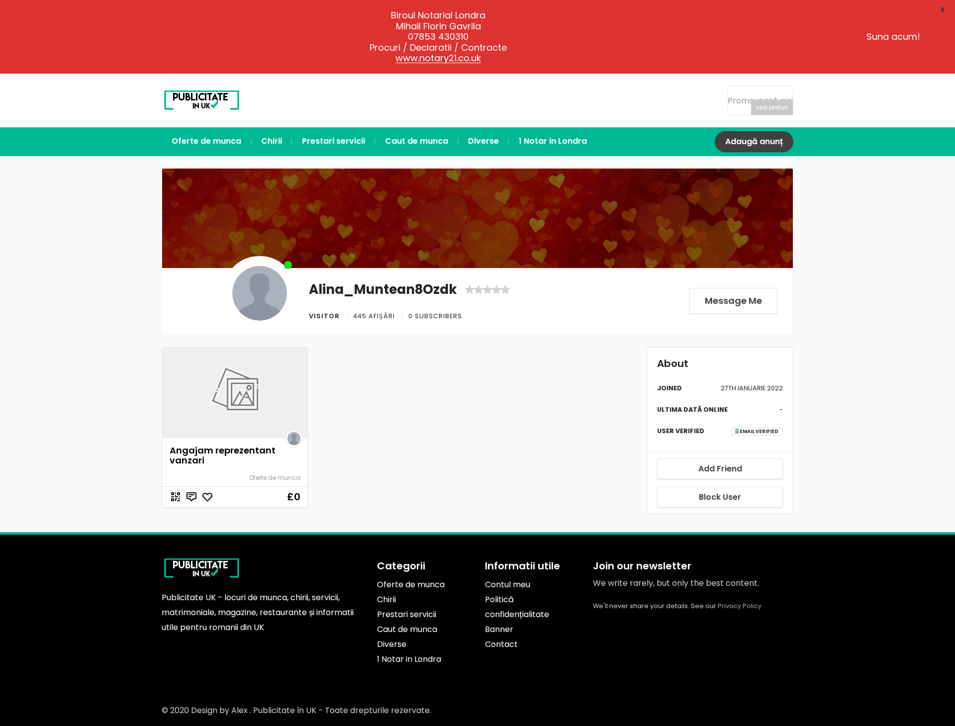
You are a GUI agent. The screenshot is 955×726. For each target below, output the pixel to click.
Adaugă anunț (754, 141)
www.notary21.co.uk (438, 58)
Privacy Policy (740, 606)
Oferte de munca (274, 477)
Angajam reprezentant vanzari (223, 455)
